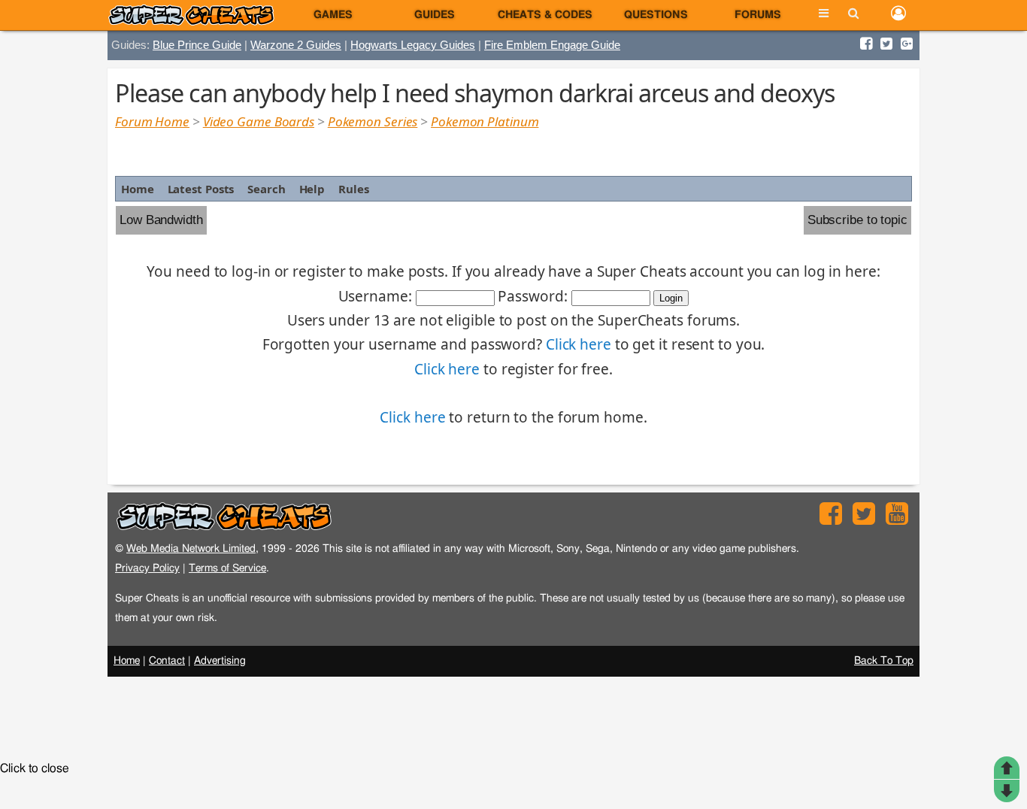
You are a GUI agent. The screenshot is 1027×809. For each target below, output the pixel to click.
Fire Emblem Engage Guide (552, 44)
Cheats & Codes (545, 15)
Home (137, 188)
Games (333, 15)
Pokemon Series (373, 121)
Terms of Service (227, 568)
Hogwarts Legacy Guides (412, 44)
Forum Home (152, 121)
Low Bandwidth (161, 220)
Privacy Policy (147, 568)
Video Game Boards (258, 121)
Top (1006, 767)
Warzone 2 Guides (295, 44)
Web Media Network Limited (191, 548)
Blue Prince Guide (197, 44)
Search (266, 188)
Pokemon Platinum (484, 121)
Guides (434, 15)
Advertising (220, 661)
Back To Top (883, 661)
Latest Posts (201, 188)
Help (312, 188)
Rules (353, 188)
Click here (578, 344)
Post (1006, 791)
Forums (758, 15)
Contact (167, 661)
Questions (656, 15)
